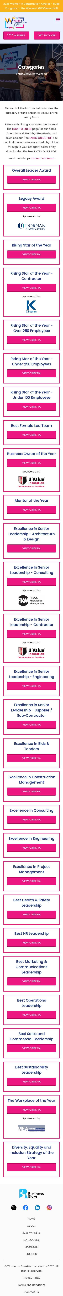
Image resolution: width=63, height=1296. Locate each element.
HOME (31, 1218)
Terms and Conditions (31, 1285)
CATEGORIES (31, 1240)
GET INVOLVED (47, 35)
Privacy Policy (31, 1278)
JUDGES (31, 1254)
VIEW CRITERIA (31, 179)
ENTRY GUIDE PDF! (40, 138)
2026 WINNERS (16, 35)
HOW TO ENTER (22, 129)
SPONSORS (31, 1247)
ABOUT (31, 1226)
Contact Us (31, 1292)
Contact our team (42, 158)
